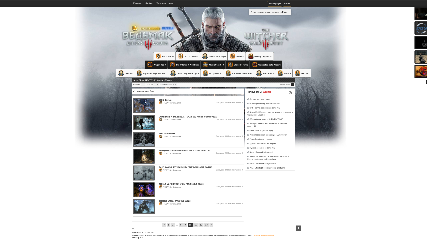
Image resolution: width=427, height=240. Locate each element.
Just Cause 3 (268, 73)
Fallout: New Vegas (217, 56)
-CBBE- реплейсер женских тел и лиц (265, 103)
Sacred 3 (240, 56)
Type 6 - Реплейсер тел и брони (263, 143)
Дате (152, 91)
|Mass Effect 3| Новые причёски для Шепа (267, 168)
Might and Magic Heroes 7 (154, 73)
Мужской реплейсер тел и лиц (262, 148)
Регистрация (275, 3)
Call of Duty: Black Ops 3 (188, 73)
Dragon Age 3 (159, 65)
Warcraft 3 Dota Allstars (269, 65)
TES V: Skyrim (168, 56)
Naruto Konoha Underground (261, 152)
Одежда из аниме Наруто (260, 99)
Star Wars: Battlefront (242, 73)
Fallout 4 (128, 73)
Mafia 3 (287, 73)
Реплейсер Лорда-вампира (261, 139)
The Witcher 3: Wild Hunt (187, 65)
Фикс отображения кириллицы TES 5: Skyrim (268, 135)
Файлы (148, 3)
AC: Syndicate (215, 73)
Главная (137, 3)
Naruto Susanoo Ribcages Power (263, 163)
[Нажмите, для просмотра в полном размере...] (144, 112)
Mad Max (305, 73)
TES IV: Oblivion (191, 56)
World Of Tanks (241, 65)
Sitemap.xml (137, 237)
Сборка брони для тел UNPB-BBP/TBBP (266, 119)
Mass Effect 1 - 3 (216, 65)
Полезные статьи (164, 3)
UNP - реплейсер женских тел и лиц (265, 108)
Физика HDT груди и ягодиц (261, 131)
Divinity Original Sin (263, 56)
